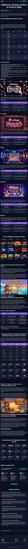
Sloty (23, 239)
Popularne (3, 239)
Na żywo (10, 239)
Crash (17, 239)
